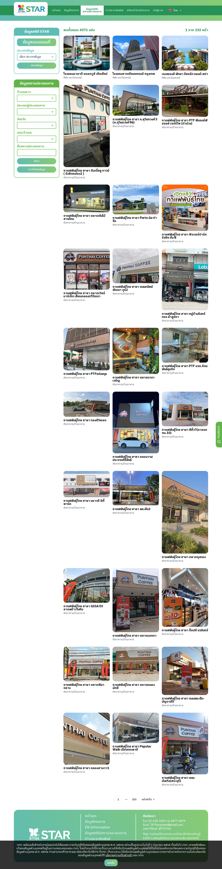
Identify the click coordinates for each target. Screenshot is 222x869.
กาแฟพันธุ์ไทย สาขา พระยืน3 (131, 509)
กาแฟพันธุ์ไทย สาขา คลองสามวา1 (86, 768)
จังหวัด (21, 119)
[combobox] (36, 57)
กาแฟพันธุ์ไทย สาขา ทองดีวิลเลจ (84, 420)
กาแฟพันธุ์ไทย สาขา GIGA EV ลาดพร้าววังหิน (83, 608)
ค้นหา (37, 161)
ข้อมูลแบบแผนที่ (36, 42)
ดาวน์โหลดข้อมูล (36, 169)
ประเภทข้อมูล (25, 51)
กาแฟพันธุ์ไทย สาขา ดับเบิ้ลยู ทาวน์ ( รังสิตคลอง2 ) (86, 172)
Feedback (218, 432)
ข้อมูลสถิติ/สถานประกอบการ (105, 833)
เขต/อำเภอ (24, 133)
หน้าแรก (56, 10)
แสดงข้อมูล (37, 65)
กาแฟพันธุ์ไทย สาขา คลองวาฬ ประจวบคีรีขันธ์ (133, 458)
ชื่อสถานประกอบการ (30, 147)
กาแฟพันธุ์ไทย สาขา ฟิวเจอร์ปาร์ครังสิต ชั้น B (184, 236)
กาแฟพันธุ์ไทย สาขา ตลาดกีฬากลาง (83, 686)
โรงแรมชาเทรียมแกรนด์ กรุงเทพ (134, 74)
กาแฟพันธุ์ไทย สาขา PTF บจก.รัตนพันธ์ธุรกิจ (184, 368)
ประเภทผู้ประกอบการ (31, 106)
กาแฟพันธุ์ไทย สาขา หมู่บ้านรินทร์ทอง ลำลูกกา (183, 315)
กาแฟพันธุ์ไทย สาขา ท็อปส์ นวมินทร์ (185, 630)
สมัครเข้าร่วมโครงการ (138, 10)
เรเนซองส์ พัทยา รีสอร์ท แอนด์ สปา (185, 74)
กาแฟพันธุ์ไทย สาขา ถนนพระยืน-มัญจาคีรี (183, 700)
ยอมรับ (111, 863)
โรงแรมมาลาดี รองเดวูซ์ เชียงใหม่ (85, 74)
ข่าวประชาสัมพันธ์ (114, 10)
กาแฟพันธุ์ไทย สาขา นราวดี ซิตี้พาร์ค (83, 502)
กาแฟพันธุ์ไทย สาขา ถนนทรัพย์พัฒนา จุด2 (133, 288)
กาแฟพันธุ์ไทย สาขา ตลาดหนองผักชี (134, 686)
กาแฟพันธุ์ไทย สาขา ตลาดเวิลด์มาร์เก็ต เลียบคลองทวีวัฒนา (84, 295)
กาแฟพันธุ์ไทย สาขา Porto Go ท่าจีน (135, 219)
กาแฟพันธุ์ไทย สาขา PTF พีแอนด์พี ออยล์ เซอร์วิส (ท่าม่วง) (184, 122)
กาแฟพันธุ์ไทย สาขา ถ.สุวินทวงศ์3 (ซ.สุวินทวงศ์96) (135, 121)
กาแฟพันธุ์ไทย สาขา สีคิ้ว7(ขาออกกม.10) (184, 431)
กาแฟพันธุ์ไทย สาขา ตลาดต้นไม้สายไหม (84, 217)
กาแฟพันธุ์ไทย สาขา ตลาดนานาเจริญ (134, 379)
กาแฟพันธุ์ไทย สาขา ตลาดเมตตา (134, 635)
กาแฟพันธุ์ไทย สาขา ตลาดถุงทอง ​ (184, 557)
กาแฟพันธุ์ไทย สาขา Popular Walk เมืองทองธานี (132, 748)
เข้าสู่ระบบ (158, 10)
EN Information (97, 827)
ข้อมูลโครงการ (71, 10)
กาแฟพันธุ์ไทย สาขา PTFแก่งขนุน (85, 374)
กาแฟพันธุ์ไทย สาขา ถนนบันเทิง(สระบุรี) (178, 779)
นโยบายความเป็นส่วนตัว (119, 855)
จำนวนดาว (24, 92)
